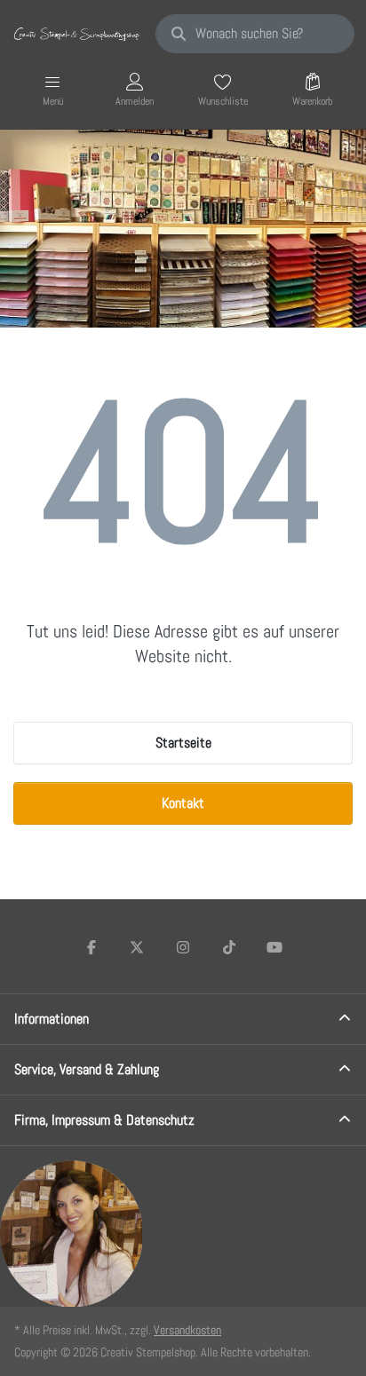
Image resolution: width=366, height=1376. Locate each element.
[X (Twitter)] (137, 947)
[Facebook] (91, 947)
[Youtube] (274, 947)
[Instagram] (183, 947)
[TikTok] (229, 947)
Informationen (51, 1018)
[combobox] (254, 33)
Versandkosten (187, 1330)
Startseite (183, 742)
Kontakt (183, 803)
